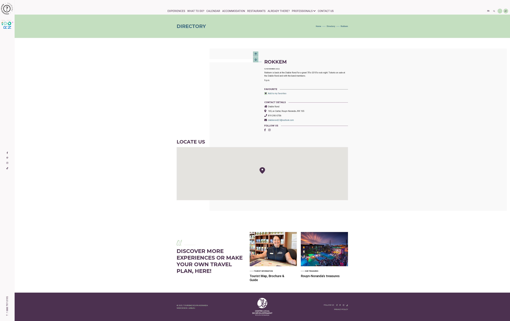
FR (488, 11)
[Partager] (505, 11)
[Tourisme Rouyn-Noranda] (7, 9)
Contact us (326, 11)
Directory (331, 26)
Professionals (302, 11)
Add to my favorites (277, 93)
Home (318, 26)
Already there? (279, 11)
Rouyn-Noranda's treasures (320, 276)
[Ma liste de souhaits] (500, 11)
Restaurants (256, 11)
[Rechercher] (494, 11)
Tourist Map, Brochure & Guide (267, 278)
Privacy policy (341, 309)
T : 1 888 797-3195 (7, 306)
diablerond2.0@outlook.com (281, 120)
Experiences (176, 11)
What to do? (195, 11)
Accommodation (233, 11)
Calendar (213, 11)
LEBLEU (192, 308)
